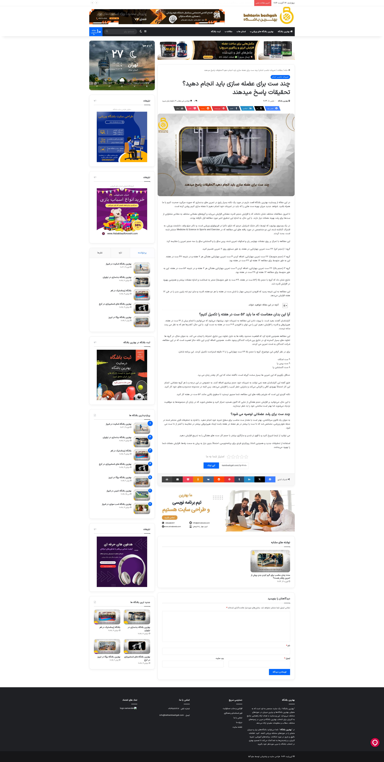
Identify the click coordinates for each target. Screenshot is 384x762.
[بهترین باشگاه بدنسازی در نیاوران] (142, 281)
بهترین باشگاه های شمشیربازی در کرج (115, 304)
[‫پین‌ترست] (229, 479)
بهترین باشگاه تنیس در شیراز (119, 490)
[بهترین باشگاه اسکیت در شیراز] (142, 268)
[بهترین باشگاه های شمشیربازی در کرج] (142, 308)
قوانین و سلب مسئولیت (232, 708)
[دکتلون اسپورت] (226, 50)
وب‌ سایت (220, 658)
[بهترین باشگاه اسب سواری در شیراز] (142, 508)
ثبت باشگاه (216, 31)
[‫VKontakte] (208, 479)
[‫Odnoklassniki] (198, 479)
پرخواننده (142, 253)
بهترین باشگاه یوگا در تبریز (120, 317)
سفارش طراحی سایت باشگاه (122, 109)
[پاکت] (188, 479)
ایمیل (287, 658)
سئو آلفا (251, 756)
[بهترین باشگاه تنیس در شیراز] (142, 495)
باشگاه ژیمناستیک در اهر (121, 290)
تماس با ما (238, 717)
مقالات (229, 31)
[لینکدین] (249, 479)
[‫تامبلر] (239, 479)
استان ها (242, 31)
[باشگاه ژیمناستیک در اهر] (142, 294)
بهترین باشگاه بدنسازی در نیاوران (117, 277)
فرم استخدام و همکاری (233, 713)
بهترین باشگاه (284, 31)
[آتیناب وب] (226, 510)
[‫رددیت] (219, 479)
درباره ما (239, 722)
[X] (259, 479)
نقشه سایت (237, 727)
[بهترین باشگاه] (268, 15)
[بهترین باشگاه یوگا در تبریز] (142, 321)
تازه (120, 253)
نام (288, 645)
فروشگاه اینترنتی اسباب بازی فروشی (122, 186)
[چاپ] (167, 479)
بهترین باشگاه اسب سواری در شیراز (116, 504)
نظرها (100, 253)
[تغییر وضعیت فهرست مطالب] (283, 305)
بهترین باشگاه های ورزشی (262, 31)
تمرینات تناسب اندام (267, 70)
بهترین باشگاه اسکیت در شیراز (118, 264)
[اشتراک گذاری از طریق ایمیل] (177, 479)
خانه (286, 70)
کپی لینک (211, 465)
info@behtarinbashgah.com (171, 715)
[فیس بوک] (270, 479)
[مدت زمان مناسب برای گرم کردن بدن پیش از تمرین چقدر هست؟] (270, 561)
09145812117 (173, 708)
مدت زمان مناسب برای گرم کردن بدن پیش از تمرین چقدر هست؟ (270, 577)
